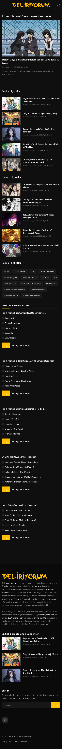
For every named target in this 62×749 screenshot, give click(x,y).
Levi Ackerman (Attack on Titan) (18, 510)
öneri (33, 271)
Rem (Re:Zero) (11, 375)
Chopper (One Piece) (14, 428)
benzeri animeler (47, 271)
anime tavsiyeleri (10, 277)
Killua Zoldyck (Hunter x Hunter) (18, 515)
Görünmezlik (10, 337)
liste (55, 277)
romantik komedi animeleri (15, 289)
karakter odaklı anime (31, 295)
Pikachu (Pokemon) (13, 414)
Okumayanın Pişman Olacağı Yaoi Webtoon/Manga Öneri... (37, 161)
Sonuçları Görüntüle (21, 345)
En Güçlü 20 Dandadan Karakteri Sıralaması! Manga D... (37, 201)
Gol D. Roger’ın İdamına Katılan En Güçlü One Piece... (41, 247)
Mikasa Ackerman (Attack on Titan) (19, 371)
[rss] (5, 720)
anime (6, 271)
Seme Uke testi (34, 586)
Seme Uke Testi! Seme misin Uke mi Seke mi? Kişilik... (41, 145)
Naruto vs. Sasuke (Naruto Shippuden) (21, 462)
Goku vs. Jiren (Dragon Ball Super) (19, 467)
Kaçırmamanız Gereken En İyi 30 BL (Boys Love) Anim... (41, 100)
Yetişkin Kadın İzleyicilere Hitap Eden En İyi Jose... (41, 186)
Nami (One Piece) (12, 385)
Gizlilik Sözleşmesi (22, 741)
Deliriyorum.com (9, 582)
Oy (6, 345)
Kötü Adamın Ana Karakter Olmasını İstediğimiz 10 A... (39, 216)
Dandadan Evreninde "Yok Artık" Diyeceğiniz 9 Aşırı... (37, 231)
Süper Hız (9, 332)
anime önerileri (20, 271)
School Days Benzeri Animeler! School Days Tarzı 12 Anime (31, 61)
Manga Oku (6, 741)
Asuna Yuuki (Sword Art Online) (18, 380)
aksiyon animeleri (37, 289)
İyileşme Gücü (11, 327)
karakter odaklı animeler (31, 283)
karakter (45, 277)
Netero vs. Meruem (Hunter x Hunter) (21, 481)
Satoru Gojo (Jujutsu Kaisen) (17, 529)
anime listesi (51, 283)
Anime (5, 611)
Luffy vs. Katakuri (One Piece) (17, 471)
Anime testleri (20, 598)
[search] (58, 5)
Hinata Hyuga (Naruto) (14, 366)
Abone (55, 705)
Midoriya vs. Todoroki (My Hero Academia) (23, 476)
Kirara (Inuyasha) (12, 423)
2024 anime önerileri (17, 617)
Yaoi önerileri (16, 595)
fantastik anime (10, 283)
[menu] (3, 5)
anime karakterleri (29, 277)
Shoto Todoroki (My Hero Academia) (20, 520)
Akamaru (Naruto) (12, 433)
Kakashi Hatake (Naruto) (15, 524)
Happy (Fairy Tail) (12, 419)
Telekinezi (9, 318)
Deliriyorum (6, 67)
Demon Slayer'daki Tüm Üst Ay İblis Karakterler (39, 130)
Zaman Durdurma (12, 323)
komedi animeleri (11, 295)
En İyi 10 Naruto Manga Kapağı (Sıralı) (40, 113)
